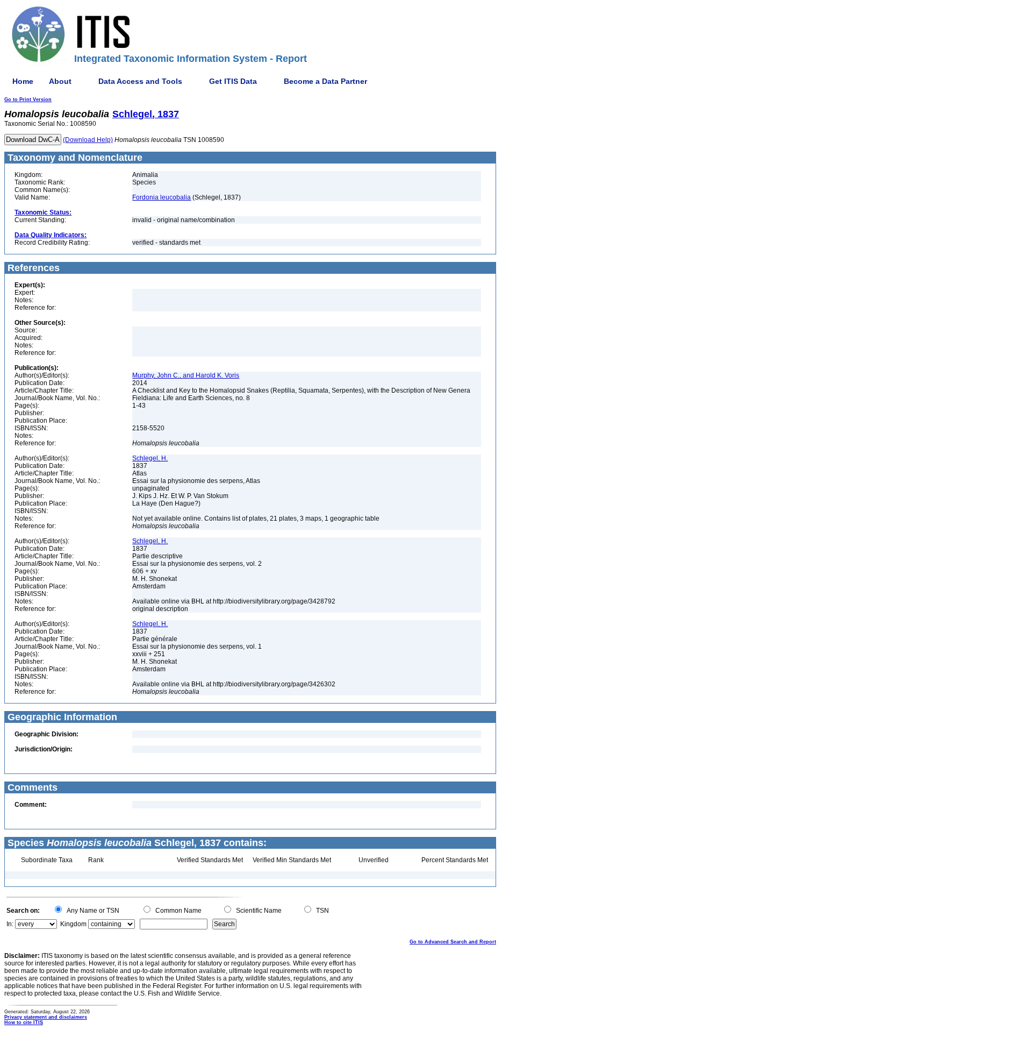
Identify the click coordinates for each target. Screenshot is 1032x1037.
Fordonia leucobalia (161, 197)
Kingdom (73, 924)
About (60, 81)
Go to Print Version (28, 99)
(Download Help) (88, 140)
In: (9, 924)
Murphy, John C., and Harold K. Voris (185, 375)
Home (22, 81)
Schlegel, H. (150, 458)
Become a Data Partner (325, 81)
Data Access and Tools (140, 81)
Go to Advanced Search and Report (453, 941)
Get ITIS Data (233, 81)
